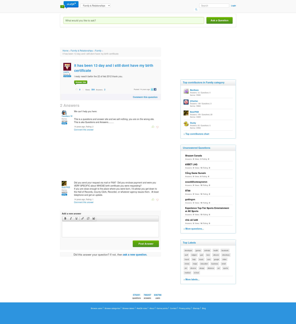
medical (187, 272)
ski (186, 268)
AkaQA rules (142, 308)
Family (98, 50)
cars (208, 259)
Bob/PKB (66, 187)
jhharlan (194, 100)
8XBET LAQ (191, 164)
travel (187, 259)
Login (233, 5)
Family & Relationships (82, 50)
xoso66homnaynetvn (196, 181)
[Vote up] (76, 89)
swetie (66, 71)
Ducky (193, 122)
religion (194, 255)
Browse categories (112, 308)
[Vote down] (83, 89)
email (224, 263)
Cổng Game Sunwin (195, 172)
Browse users (96, 308)
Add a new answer (71, 213)
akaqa (201, 268)
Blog (204, 308)
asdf (186, 255)
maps (195, 263)
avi (219, 268)
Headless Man (68, 116)
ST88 (187, 190)
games (198, 250)
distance (211, 268)
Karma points (162, 308)
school (196, 272)
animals (207, 250)
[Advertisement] (116, 40)
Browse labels (128, 308)
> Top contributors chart (196, 133)
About (151, 308)
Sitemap (196, 308)
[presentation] (65, 219)
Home (65, 50)
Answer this (81, 82)
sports (225, 268)
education (204, 263)
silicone (216, 255)
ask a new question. (135, 254)
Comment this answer (83, 129)
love (208, 255)
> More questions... (194, 228)
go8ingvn (190, 199)
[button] (65, 218)
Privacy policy (184, 308)
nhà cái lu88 (191, 219)
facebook (225, 250)
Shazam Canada (193, 155)
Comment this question (145, 96)
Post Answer (145, 243)
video (224, 259)
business (214, 263)
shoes (187, 263)
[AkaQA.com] (69, 4)
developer (188, 250)
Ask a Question (219, 20)
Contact (173, 308)
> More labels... (191, 279)
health (216, 250)
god (201, 255)
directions (226, 255)
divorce (193, 268)
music (201, 259)
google (216, 259)
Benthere (194, 89)
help (193, 259)
